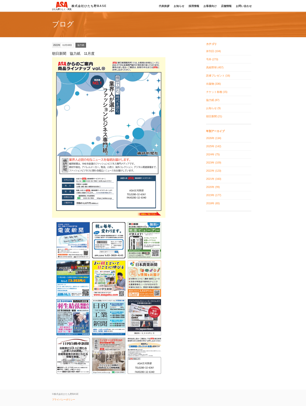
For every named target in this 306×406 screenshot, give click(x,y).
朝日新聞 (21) (214, 116)
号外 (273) (212, 59)
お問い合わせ (244, 5)
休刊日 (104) (213, 51)
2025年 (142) (213, 146)
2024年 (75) (213, 154)
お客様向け (210, 5)
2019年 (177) (213, 195)
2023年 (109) (213, 162)
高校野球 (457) (214, 67)
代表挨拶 (164, 5)
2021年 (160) (213, 178)
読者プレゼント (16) (218, 75)
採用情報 (194, 5)
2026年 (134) (213, 138)
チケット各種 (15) (216, 91)
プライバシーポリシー (63, 399)
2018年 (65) (213, 203)
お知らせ (179, 5)
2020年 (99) (213, 186)
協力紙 (80, 45)
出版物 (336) (213, 83)
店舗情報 (226, 5)
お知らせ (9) (213, 108)
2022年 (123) (213, 170)
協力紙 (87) (212, 100)
